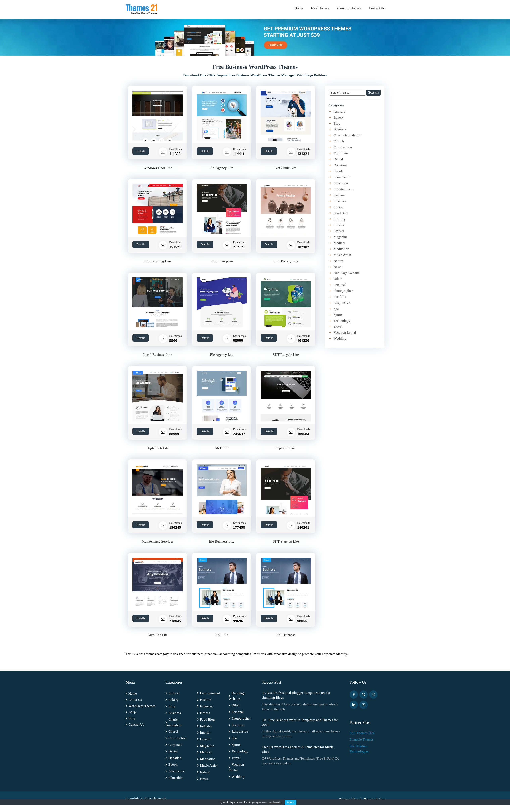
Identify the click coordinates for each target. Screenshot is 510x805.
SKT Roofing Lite (157, 261)
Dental (338, 159)
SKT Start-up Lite (286, 541)
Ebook (338, 171)
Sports (338, 315)
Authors (339, 111)
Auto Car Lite (157, 635)
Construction (343, 147)
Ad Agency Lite (221, 168)
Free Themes (320, 8)
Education (341, 183)
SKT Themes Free (362, 733)
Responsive (342, 303)
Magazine (341, 237)
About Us (135, 700)
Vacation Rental (345, 332)
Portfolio (340, 297)
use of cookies (274, 802)
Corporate (341, 153)
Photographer (343, 291)
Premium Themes (349, 8)
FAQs (132, 712)
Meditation (341, 249)
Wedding (340, 338)
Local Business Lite (157, 355)
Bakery (339, 117)
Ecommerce (342, 177)
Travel (338, 326)
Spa (336, 309)
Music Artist (342, 255)
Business (340, 129)
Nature (338, 261)
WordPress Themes (141, 706)
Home (299, 8)
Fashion (339, 195)
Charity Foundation (347, 135)
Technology (342, 321)
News (337, 267)
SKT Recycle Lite (286, 355)
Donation (340, 165)
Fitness (339, 207)
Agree (290, 802)
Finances (340, 201)
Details (140, 151)
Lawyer (339, 231)
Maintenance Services (157, 541)
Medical (339, 243)
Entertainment (344, 189)
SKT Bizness (285, 635)
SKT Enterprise (221, 261)
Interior (339, 225)
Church (339, 141)
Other (338, 279)
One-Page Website (347, 273)
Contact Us (376, 8)
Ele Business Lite (221, 541)
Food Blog (341, 213)
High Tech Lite (158, 448)
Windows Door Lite (157, 168)
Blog (337, 123)
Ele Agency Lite (221, 355)
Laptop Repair (285, 448)
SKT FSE (222, 448)
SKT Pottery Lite (285, 261)
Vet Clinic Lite (285, 168)
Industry (340, 219)
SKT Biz (221, 635)
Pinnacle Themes (362, 739)
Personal (340, 285)
